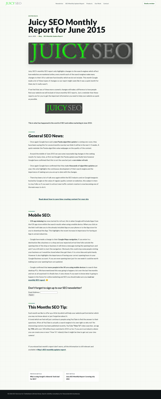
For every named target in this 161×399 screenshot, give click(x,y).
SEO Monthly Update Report (74, 3)
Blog (40, 36)
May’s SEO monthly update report (51, 350)
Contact (106, 3)
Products (89, 3)
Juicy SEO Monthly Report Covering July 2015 (80, 376)
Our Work (98, 3)
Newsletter (59, 3)
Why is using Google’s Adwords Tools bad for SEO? (44, 376)
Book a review (149, 3)
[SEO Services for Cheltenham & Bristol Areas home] (13, 3)
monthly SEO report (36, 280)
